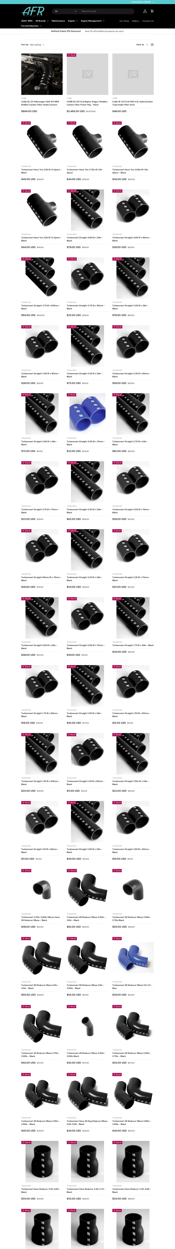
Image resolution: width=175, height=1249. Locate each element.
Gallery (135, 21)
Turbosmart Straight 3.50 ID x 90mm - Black (40, 375)
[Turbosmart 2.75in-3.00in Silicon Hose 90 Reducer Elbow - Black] (42, 889)
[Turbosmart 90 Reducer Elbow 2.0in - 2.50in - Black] (87, 957)
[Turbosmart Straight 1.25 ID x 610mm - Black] (42, 753)
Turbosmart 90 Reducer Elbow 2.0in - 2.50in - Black (85, 987)
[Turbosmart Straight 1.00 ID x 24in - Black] (87, 821)
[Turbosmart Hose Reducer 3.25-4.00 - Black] (133, 1161)
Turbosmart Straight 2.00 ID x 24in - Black (39, 647)
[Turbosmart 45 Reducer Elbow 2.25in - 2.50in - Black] (42, 1093)
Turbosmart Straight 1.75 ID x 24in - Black (133, 645)
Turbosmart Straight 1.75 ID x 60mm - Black (40, 715)
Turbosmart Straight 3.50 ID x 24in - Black (130, 307)
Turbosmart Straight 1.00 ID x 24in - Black (84, 851)
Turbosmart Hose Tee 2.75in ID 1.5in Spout (84, 171)
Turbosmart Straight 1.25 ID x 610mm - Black (40, 783)
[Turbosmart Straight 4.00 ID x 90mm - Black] (133, 210)
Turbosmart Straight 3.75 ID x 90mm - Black (86, 307)
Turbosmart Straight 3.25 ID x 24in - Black (85, 375)
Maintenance (58, 20)
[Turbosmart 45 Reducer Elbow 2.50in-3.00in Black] (87, 1025)
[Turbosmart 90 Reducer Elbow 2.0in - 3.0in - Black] (42, 957)
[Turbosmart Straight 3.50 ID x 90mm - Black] (42, 346)
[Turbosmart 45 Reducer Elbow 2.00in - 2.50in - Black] (133, 1093)
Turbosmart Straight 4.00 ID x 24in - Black (85, 239)
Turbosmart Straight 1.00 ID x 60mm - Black (131, 851)
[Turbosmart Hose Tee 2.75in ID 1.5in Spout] (87, 142)
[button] (152, 11)
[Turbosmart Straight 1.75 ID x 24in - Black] (133, 618)
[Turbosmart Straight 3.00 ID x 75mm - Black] (87, 414)
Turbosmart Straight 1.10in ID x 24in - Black (130, 783)
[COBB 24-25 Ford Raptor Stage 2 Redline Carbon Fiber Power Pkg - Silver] (87, 74)
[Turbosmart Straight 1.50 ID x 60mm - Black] (133, 686)
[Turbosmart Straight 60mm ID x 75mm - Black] (42, 550)
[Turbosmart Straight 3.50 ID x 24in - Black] (133, 278)
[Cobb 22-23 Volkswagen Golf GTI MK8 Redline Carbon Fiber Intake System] (42, 74)
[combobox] (93, 11)
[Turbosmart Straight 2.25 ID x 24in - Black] (87, 550)
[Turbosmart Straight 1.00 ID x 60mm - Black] (133, 821)
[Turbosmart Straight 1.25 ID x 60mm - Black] (87, 753)
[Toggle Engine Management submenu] (103, 20)
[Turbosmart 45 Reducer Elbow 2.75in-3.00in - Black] (42, 1025)
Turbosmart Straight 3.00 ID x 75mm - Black (86, 443)
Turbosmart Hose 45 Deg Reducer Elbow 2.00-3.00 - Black (87, 1122)
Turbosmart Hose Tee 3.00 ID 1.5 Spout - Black (41, 171)
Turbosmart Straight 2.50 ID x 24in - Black (85, 511)
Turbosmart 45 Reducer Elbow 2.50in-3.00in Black (86, 1055)
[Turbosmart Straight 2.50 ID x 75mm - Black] (133, 482)
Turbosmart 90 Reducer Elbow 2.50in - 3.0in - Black (86, 919)
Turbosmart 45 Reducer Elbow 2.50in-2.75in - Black (131, 1055)
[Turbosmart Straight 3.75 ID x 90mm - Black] (87, 278)
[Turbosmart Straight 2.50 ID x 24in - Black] (87, 482)
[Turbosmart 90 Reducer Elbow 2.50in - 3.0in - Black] (87, 889)
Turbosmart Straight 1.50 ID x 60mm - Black (131, 715)
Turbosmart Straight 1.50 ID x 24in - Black (84, 715)
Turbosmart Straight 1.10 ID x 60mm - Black (40, 851)
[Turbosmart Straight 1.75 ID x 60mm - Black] (42, 686)
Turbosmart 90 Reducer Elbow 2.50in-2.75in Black (131, 919)
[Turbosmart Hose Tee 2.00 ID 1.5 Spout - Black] (42, 210)
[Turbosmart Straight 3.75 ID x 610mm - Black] (42, 278)
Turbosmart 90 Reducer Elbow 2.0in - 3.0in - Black (40, 987)
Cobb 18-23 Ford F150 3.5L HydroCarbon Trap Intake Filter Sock (132, 103)
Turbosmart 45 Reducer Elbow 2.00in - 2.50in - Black (131, 1122)
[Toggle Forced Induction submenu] (40, 25)
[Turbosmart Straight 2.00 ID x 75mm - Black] (87, 618)
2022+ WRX (27, 20)
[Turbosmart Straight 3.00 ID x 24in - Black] (42, 414)
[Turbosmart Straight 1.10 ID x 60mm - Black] (42, 821)
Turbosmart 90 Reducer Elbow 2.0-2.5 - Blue (132, 987)
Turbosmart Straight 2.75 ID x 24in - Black (130, 443)
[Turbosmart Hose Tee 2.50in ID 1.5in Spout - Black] (133, 142)
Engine (71, 20)
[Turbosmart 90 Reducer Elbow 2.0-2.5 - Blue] (133, 957)
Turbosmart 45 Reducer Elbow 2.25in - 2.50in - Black (40, 1122)
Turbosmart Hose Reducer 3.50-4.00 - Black (40, 1190)
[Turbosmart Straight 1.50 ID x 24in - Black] (87, 686)
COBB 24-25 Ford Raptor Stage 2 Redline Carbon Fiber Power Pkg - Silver (87, 103)
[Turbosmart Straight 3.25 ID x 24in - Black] (87, 346)
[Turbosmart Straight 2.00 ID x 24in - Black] (42, 618)
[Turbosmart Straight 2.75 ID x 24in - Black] (133, 414)
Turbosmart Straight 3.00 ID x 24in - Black (39, 443)
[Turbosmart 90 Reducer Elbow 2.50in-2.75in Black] (133, 889)
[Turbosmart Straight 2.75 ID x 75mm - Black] (42, 482)
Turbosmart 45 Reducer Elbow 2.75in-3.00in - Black (40, 1055)
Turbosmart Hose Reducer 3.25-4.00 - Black (131, 1190)
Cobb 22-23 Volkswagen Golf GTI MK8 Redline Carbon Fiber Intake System (40, 103)
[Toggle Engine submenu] (76, 20)
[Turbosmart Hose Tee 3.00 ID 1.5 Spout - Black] (42, 142)
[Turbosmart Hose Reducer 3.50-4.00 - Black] (42, 1161)
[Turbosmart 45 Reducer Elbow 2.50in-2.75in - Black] (133, 1025)
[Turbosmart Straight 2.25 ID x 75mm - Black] (133, 550)
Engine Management (91, 20)
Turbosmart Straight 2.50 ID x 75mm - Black (131, 511)
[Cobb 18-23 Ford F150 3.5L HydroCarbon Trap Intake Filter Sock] (133, 74)
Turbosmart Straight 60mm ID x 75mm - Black (41, 579)
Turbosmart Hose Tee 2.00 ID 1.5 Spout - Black (41, 239)
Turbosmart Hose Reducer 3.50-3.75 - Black (86, 1190)
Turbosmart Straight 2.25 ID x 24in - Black (84, 579)
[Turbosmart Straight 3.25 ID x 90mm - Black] (133, 346)
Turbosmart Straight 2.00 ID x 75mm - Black (86, 647)
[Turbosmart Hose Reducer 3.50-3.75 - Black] (87, 1161)
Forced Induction (30, 25)
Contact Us (148, 21)
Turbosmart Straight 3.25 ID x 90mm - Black (131, 375)
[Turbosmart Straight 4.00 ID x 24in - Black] (87, 210)
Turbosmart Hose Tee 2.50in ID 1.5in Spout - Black (130, 171)
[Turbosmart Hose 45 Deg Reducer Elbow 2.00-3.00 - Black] (87, 1093)
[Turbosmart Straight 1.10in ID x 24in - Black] (133, 753)
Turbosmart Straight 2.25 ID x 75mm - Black (131, 579)
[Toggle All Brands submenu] (47, 20)
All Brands (41, 20)
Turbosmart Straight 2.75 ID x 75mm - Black (40, 511)
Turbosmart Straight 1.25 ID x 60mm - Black (85, 783)
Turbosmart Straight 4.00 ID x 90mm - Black (131, 239)
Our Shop (124, 21)
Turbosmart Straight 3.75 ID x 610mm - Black (40, 307)
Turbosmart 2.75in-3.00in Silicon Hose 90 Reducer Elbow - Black (40, 919)
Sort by (25, 44)
